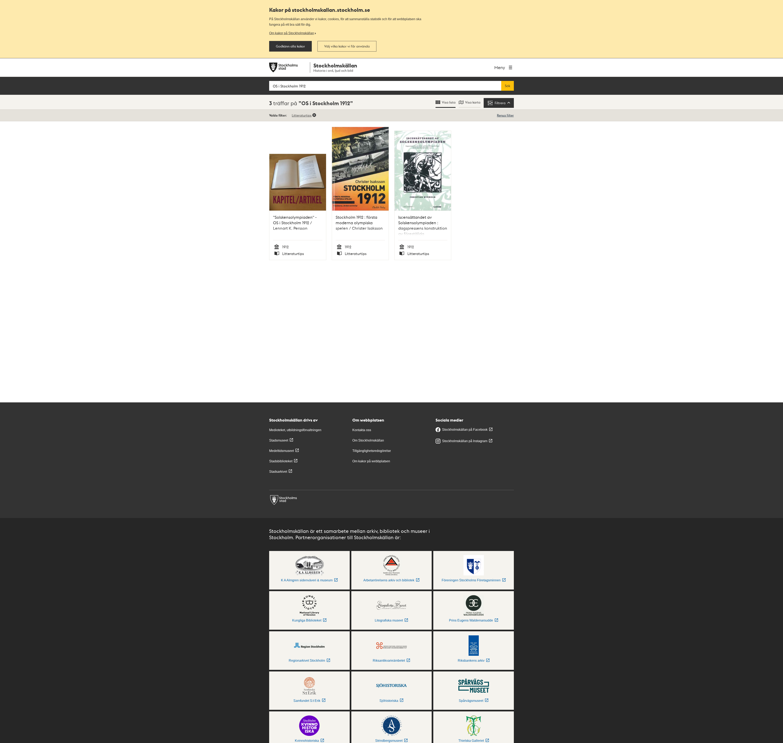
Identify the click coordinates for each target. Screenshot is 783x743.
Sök (507, 86)
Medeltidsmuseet (281, 451)
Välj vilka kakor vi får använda (347, 46)
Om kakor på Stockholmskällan (291, 33)
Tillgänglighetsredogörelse (371, 451)
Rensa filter (505, 115)
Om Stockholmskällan (368, 440)
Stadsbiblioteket (280, 461)
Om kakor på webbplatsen (371, 461)
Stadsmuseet (278, 440)
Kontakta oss (361, 430)
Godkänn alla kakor (290, 46)
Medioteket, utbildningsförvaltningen (295, 430)
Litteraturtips (302, 115)
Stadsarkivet (278, 471)
